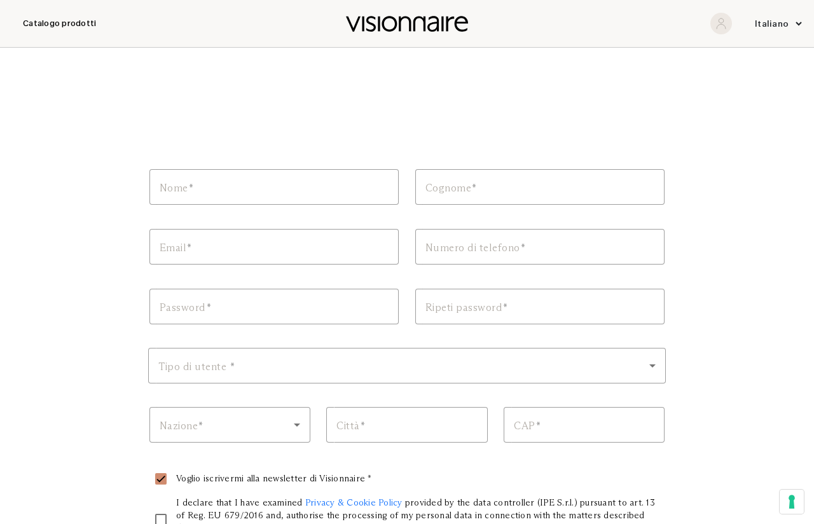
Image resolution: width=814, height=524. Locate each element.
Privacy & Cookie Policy (354, 502)
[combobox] (407, 365)
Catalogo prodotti (59, 23)
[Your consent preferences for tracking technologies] (792, 502)
